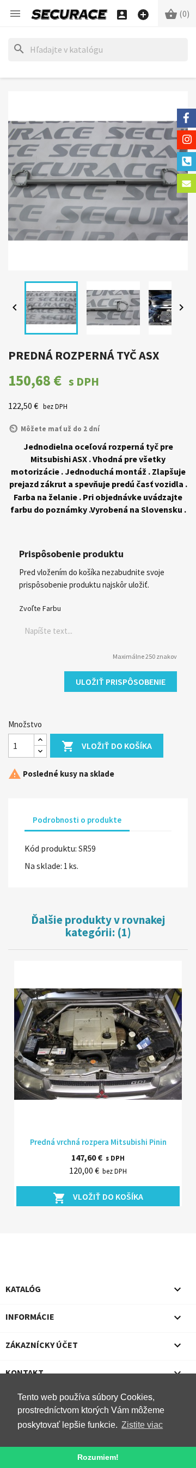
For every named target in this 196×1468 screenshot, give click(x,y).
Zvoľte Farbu (40, 608)
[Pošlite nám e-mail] (186, 183)
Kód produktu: (50, 848)
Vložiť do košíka (107, 746)
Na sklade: (43, 865)
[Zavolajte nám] (186, 161)
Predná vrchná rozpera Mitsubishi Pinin (98, 1142)
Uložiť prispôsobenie (121, 681)
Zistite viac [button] (142, 1424)
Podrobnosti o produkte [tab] (77, 820)
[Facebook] (186, 118)
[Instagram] (186, 139)
